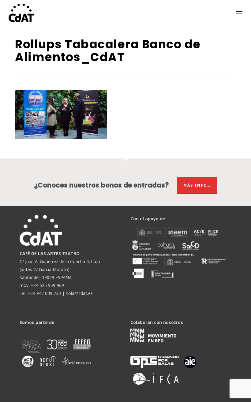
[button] (239, 13)
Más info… (197, 185)
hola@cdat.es (79, 293)
